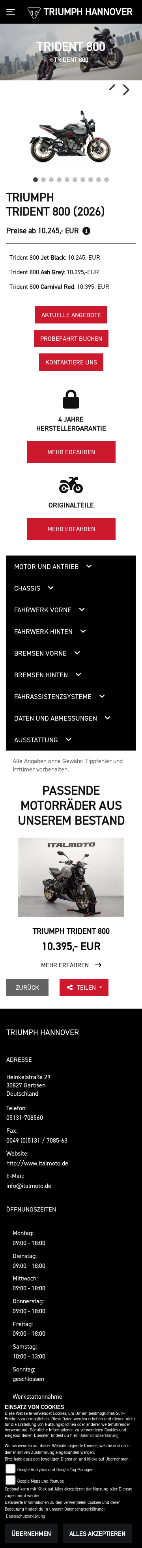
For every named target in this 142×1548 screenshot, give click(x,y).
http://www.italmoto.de (37, 1163)
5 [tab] (67, 177)
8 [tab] (90, 177)
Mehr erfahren (71, 452)
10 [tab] (106, 177)
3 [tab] (51, 177)
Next (125, 90)
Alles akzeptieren (97, 1533)
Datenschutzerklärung (99, 1435)
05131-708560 (24, 1117)
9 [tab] (98, 177)
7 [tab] (82, 177)
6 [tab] (75, 177)
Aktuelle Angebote (71, 315)
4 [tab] (59, 177)
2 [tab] (43, 177)
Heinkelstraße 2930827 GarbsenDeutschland (28, 1085)
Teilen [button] (87, 987)
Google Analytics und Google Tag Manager (55, 1469)
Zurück (27, 987)
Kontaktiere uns (71, 362)
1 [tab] (35, 177)
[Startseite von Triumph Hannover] (34, 13)
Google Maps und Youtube (40, 1481)
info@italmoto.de (28, 1185)
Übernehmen (31, 1533)
